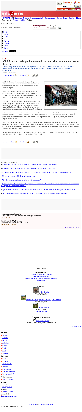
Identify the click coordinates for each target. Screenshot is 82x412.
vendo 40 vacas (43, 307)
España (10, 27)
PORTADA (4, 27)
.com (7, 387)
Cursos (4, 359)
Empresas (5, 361)
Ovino (6, 37)
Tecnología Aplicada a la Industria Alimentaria (41, 278)
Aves (5, 39)
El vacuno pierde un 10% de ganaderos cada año (18, 176)
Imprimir (23, 75)
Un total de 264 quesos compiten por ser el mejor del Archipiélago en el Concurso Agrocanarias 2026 (36, 172)
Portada (15, 20)
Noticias (22, 20)
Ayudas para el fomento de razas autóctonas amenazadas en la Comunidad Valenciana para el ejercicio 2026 (38, 190)
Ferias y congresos (9, 371)
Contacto (41, 404)
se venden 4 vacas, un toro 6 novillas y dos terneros (43, 300)
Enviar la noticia (8, 75)
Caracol (6, 46)
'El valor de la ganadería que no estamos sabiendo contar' (21, 180)
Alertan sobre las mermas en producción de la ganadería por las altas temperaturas (29, 164)
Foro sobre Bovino (42, 321)
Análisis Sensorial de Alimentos (41, 274)
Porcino (6, 34)
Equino (6, 48)
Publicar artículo (7, 379)
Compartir (4, 51)
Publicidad (49, 404)
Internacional (17, 27)
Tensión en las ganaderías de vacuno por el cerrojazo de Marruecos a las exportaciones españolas (34, 193)
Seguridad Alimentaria (41, 276)
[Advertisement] (41, 153)
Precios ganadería (8, 374)
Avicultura (5, 343)
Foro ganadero (7, 369)
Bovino (5, 32)
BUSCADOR (8, 18)
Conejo (6, 43)
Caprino (6, 41)
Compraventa (7, 364)
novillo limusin (44, 292)
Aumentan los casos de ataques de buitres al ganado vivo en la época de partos (28, 168)
